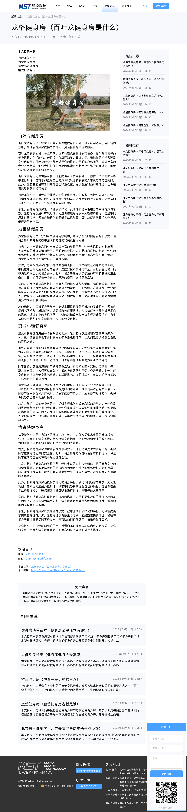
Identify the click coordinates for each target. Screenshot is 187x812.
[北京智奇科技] (32, 7)
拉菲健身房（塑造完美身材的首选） (50, 679)
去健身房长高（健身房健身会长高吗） (52, 655)
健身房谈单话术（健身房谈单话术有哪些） (56, 630)
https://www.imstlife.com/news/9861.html (58, 570)
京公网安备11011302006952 (59, 786)
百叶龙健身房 (26, 57)
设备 (69, 6)
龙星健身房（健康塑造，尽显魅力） (143, 125)
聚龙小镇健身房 (28, 66)
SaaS (82, 6)
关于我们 (127, 6)
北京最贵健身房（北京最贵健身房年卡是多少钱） (62, 728)
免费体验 (161, 6)
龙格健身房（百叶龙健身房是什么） (143, 112)
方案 (95, 6)
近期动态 (109, 6)
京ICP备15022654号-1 (29, 786)
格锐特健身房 (26, 70)
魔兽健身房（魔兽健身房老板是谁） (50, 704)
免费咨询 (166, 774)
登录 (145, 6)
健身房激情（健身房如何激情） (141, 185)
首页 (57, 6)
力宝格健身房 (26, 62)
